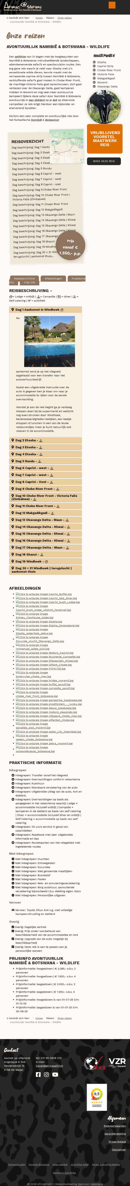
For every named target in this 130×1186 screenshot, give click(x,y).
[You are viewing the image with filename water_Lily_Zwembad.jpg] (48, 731)
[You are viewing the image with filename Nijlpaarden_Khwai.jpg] (47, 660)
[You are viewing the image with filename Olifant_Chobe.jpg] (44, 664)
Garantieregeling (115, 1133)
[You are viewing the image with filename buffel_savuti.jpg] (43, 684)
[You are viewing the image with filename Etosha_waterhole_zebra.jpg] (49, 631)
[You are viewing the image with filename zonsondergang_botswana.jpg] (49, 749)
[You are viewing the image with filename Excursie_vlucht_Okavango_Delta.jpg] (49, 639)
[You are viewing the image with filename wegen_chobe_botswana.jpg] (49, 737)
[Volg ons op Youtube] (55, 1075)
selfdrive (20, 56)
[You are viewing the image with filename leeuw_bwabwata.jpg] (46, 708)
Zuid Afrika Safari (80, 1164)
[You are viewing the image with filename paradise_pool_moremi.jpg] (49, 725)
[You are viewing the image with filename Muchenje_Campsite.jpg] (48, 656)
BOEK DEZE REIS (104, 161)
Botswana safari (16, 1164)
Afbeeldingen (53, 278)
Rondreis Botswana (39, 1164)
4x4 (55, 100)
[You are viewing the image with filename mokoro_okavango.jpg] (46, 711)
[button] (45, 309)
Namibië (36, 119)
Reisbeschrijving (24, 278)
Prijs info (29, 282)
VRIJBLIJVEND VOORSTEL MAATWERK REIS (105, 138)
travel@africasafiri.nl (49, 1065)
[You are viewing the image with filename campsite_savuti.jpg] (45, 688)
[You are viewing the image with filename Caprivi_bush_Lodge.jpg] (48, 602)
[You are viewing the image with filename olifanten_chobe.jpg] (45, 719)
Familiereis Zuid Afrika (64, 1173)
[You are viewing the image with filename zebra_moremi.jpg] (44, 743)
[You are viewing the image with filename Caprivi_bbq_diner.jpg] (46, 598)
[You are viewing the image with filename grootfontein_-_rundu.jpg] (49, 703)
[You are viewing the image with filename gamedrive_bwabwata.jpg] (49, 700)
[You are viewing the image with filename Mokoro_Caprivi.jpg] (44, 652)
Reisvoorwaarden (115, 1125)
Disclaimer (119, 1149)
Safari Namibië (60, 1164)
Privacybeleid (117, 1141)
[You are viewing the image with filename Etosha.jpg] (39, 621)
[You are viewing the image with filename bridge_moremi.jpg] (44, 680)
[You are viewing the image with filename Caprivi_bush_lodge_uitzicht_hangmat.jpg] (49, 607)
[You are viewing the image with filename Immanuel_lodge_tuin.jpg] (49, 646)
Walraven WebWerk (90, 1184)
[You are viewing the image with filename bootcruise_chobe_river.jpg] (49, 674)
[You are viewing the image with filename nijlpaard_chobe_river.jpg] (49, 716)
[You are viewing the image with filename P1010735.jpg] (41, 668)
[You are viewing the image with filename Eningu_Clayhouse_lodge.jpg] (49, 615)
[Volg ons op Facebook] (38, 1075)
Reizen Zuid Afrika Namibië (106, 1164)
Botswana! (52, 119)
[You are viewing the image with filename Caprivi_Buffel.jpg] (44, 594)
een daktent (37, 100)
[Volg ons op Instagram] (46, 1075)
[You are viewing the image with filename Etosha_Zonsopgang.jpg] (47, 625)
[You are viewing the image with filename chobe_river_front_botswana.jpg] (49, 694)
